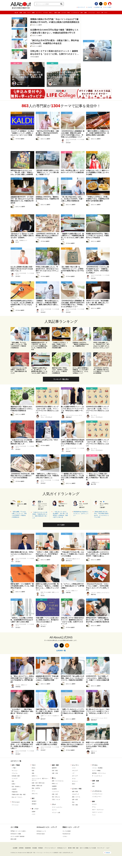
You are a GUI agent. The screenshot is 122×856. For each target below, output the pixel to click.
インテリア (14, 778)
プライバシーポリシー (50, 848)
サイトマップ (81, 7)
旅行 (82, 12)
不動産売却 (14, 791)
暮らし (51, 12)
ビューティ (39, 12)
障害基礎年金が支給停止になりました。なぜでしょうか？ (80, 513)
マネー (29, 12)
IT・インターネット (97, 776)
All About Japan (41, 833)
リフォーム (14, 773)
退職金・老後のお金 (37, 785)
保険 (33, 773)
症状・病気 (55, 770)
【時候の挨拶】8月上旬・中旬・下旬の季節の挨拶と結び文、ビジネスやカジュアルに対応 (101, 514)
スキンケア (75, 770)
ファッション (91, 12)
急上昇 (16, 12)
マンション (14, 770)
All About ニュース (41, 831)
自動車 (33, 811)
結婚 (93, 786)
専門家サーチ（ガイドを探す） (19, 831)
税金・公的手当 (36, 788)
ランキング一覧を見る (61, 379)
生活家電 (54, 789)
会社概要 (15, 848)
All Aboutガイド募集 (16, 833)
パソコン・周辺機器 (97, 768)
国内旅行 (34, 804)
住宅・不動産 (16, 765)
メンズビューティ (96, 796)
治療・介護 (55, 773)
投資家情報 (28, 848)
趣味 (85, 12)
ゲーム (94, 807)
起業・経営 (75, 799)
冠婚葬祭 (54, 786)
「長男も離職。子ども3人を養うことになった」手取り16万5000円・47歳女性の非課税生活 (19, 514)
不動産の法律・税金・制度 (18, 794)
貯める (33, 768)
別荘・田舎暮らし (16, 786)
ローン (33, 791)
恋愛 (93, 783)
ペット (94, 815)
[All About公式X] (100, 3)
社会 (73, 802)
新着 (21, 12)
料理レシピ (55, 783)
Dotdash (108, 852)
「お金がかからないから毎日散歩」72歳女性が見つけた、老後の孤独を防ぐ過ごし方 (39, 515)
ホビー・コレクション (98, 809)
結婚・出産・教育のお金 (38, 783)
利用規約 (40, 848)
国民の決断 (13, 839)
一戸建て (14, 768)
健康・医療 (55, 765)
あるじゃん (35, 793)
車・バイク (104, 12)
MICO (73, 784)
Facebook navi (66, 833)
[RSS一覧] (105, 3)
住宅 (24, 12)
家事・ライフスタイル (57, 781)
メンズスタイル (75, 12)
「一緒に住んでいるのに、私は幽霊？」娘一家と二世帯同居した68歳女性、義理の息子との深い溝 (60, 514)
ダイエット (75, 781)
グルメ (98, 12)
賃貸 (13, 781)
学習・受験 (75, 805)
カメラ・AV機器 (96, 770)
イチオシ (65, 836)
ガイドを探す (108, 7)
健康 (33, 12)
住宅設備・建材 (16, 776)
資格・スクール (76, 797)
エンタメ (94, 804)
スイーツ (54, 810)
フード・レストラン (57, 807)
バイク (33, 814)
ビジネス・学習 (66, 12)
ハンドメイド (55, 791)
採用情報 (21, 848)
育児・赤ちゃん (56, 797)
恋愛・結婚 (57, 12)
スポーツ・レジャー (97, 812)
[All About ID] (109, 4)
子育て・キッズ (56, 799)
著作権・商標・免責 (73, 848)
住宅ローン (35, 776)
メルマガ (89, 7)
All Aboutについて (62, 848)
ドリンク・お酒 (56, 812)
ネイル (73, 778)
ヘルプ (107, 848)
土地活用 (14, 789)
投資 (33, 770)
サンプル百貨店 (67, 831)
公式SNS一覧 (98, 7)
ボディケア (75, 776)
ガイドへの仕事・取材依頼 (17, 836)
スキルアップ (75, 794)
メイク (73, 768)
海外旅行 (34, 801)
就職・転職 (75, 791)
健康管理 (54, 768)
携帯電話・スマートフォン (99, 773)
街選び (13, 784)
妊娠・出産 (55, 794)
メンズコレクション (97, 794)
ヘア (73, 773)
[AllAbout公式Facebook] (96, 3)
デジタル (45, 12)
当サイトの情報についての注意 (88, 848)
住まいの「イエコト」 (17, 797)
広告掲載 (34, 848)
